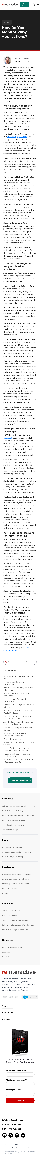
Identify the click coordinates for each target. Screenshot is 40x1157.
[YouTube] (23, 1135)
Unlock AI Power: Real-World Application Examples (16, 734)
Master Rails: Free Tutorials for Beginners (16, 694)
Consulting (7, 799)
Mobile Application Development (15, 884)
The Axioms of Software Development (13, 683)
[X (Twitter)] (17, 1135)
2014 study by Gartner (17, 137)
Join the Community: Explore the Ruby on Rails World (18, 723)
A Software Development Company (16, 874)
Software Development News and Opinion (18, 729)
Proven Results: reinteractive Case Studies (18, 744)
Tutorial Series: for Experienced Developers (17, 700)
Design (5, 840)
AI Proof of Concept (10, 830)
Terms (30, 1148)
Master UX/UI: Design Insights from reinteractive (18, 706)
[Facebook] (10, 1135)
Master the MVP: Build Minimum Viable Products (17, 712)
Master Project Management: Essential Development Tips (16, 749)
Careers (6, 1020)
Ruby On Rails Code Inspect (13, 820)
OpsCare (5, 957)
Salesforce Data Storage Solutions (15, 920)
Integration (7, 903)
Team (5, 1006)
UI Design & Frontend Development (16, 852)
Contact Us (24, 4)
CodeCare (6, 952)
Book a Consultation (19, 780)
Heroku (5, 893)
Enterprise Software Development (16, 879)
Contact (7, 1144)
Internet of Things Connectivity (15, 930)
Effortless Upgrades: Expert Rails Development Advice (17, 717)
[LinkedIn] (4, 1135)
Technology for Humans (14, 739)
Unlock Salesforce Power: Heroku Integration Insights (18, 761)
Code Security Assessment (13, 825)
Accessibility (9, 1148)
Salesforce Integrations (11, 916)
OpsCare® (8, 438)
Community (7, 1013)
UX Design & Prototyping (12, 847)
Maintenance (8, 940)
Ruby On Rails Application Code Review (18, 815)
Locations (16, 1144)
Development (8, 867)
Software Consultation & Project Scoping (18, 806)
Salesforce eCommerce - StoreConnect (18, 925)
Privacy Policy (21, 1148)
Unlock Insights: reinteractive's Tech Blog (19, 677)
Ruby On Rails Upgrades (12, 889)
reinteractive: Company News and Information (18, 689)
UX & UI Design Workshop (12, 811)
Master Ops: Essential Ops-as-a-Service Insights (17, 755)
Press (24, 1144)
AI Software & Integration (12, 911)
